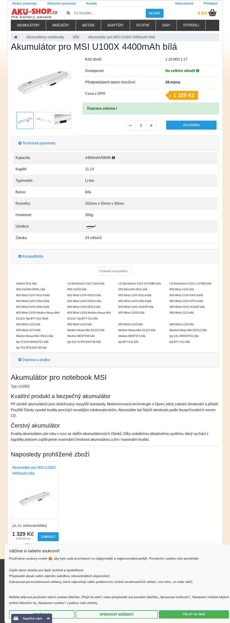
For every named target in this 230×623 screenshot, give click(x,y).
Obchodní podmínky (61, 3)
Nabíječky (60, 25)
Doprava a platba (36, 360)
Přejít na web (193, 614)
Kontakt (91, 3)
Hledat (154, 13)
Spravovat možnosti (117, 614)
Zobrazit (48, 536)
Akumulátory (28, 25)
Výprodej (191, 25)
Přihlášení (210, 3)
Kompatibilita (32, 256)
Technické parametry (38, 143)
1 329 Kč (184, 95)
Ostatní (142, 25)
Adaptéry (115, 25)
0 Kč (202, 13)
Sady (166, 25)
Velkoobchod (184, 3)
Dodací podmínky (24, 3)
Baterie (88, 25)
